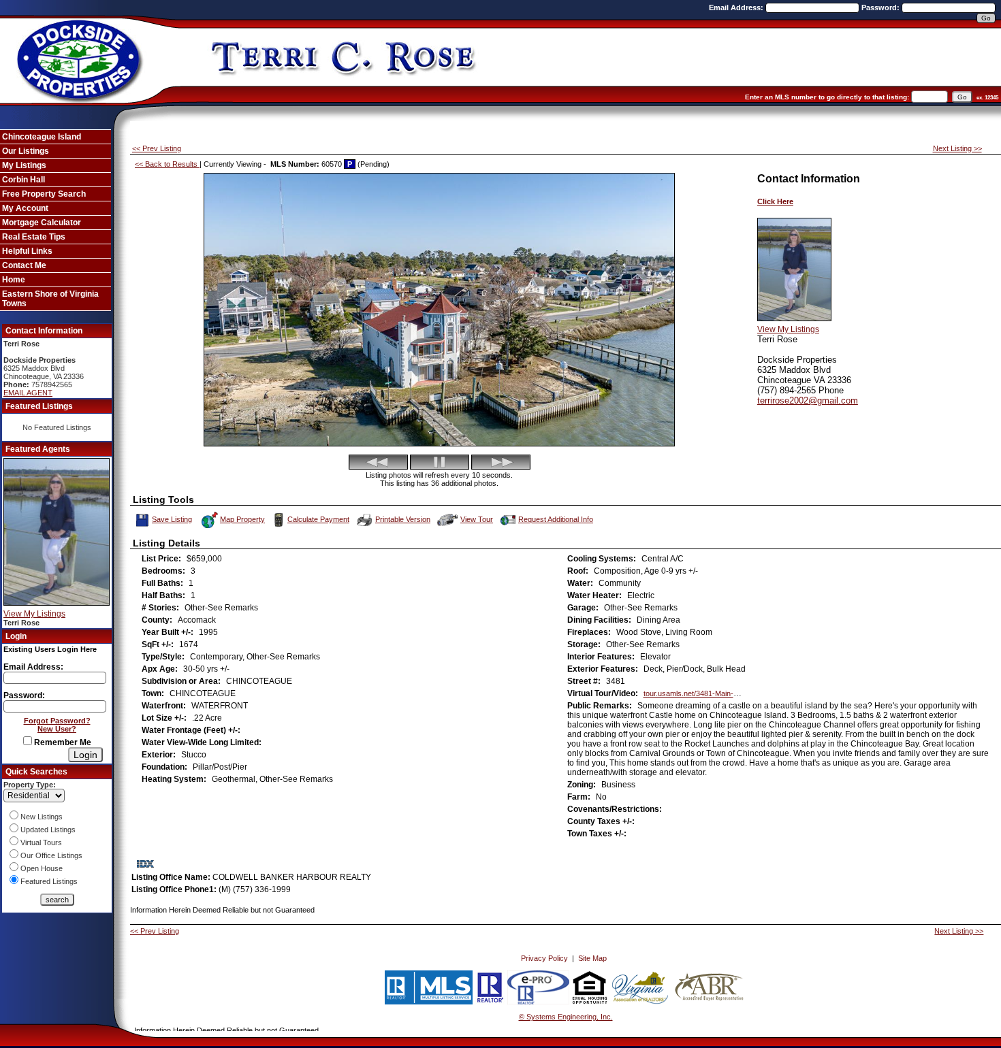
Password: (881, 7)
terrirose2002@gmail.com (807, 400)
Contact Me (24, 265)
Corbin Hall (23, 179)
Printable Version (402, 519)
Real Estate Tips (33, 237)
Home (13, 279)
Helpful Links (27, 251)
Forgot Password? (57, 721)
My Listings (24, 165)
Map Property (242, 519)
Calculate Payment (318, 519)
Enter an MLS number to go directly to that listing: (827, 97)
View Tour (477, 518)
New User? (56, 729)
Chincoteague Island (41, 137)
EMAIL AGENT (27, 393)
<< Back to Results (167, 164)
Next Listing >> (957, 148)
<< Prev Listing (156, 148)
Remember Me (61, 742)
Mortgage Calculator (41, 222)
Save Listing (172, 518)
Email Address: (737, 7)
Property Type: (29, 785)
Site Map (592, 958)
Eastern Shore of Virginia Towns (50, 298)
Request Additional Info (555, 519)
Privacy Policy (544, 958)
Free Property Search (44, 194)
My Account (25, 208)
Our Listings (25, 151)
